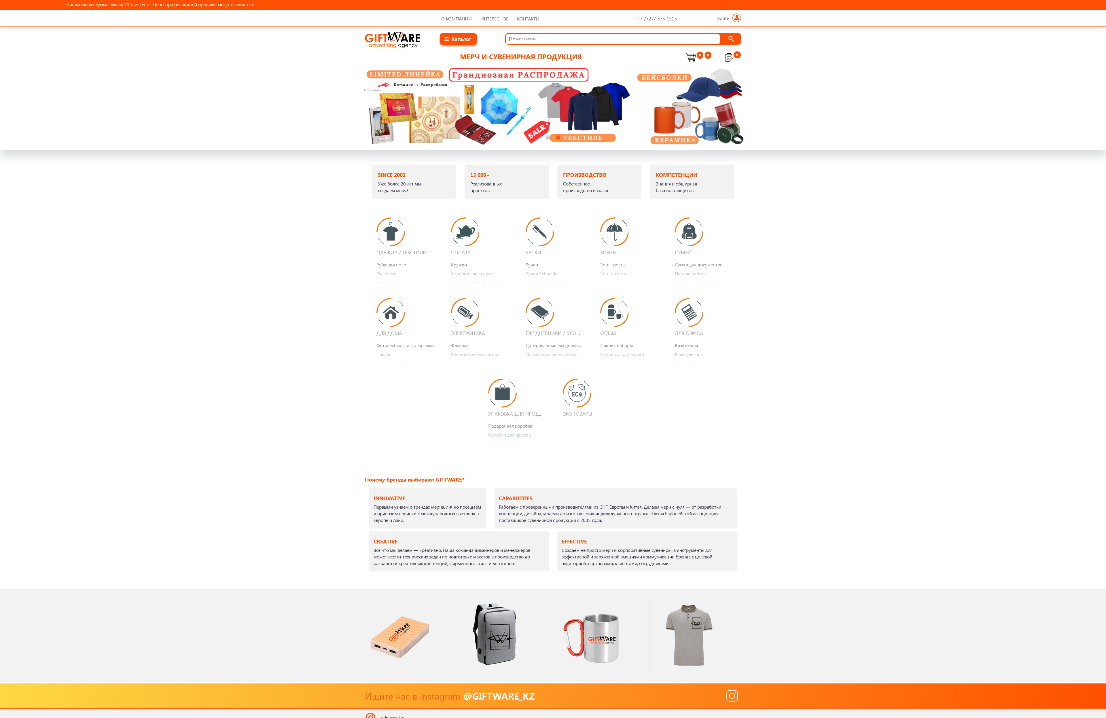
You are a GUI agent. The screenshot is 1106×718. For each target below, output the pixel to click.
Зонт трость (612, 265)
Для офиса (689, 333)
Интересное (494, 19)
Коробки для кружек (472, 273)
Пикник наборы (691, 273)
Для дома (389, 333)
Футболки (386, 273)
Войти (723, 18)
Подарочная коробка (510, 426)
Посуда (461, 252)
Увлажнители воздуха (398, 363)
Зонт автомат (614, 273)
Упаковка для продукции (522, 413)
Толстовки (386, 282)
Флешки (459, 345)
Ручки (533, 252)
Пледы (383, 354)
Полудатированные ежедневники (556, 354)
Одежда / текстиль (401, 252)
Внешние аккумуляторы (475, 354)
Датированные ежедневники (555, 345)
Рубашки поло (391, 265)
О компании (456, 19)
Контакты (528, 19)
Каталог (461, 38)
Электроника (468, 333)
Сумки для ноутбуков (697, 282)
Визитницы (686, 345)
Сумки (683, 252)
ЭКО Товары (577, 413)
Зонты (608, 252)
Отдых (608, 333)
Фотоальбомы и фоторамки (405, 345)
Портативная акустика (474, 363)
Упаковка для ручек (546, 282)
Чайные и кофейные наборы (480, 282)
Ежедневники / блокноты (559, 333)
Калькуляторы (689, 354)
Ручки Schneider (542, 273)
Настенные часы (692, 363)
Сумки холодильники (622, 354)
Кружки (459, 265)
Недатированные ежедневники (556, 363)
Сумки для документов (698, 265)
